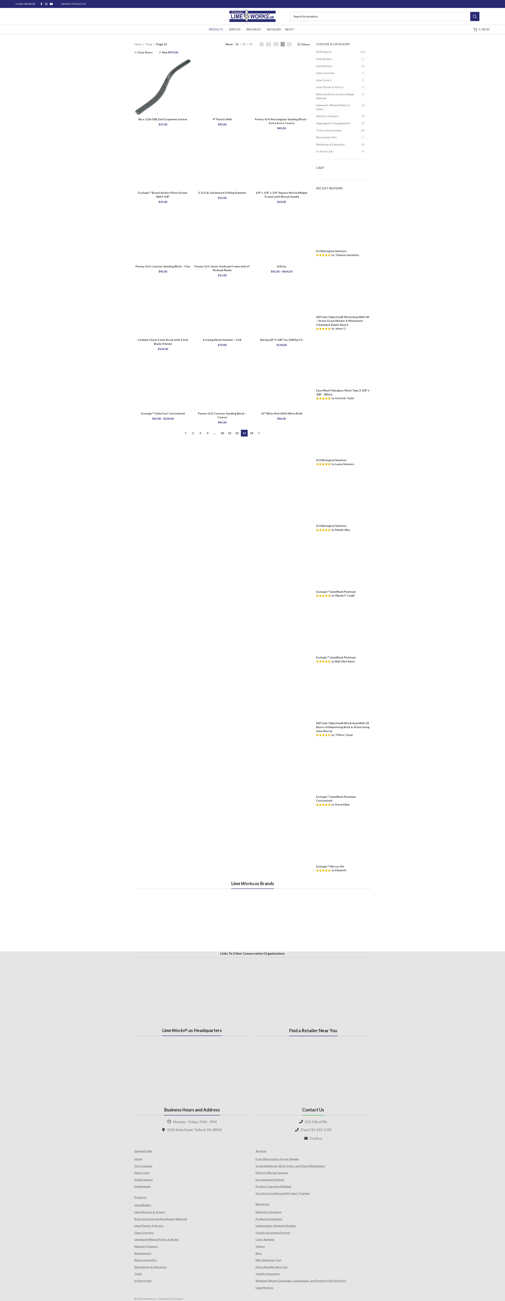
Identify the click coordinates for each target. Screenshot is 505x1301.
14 (251, 433)
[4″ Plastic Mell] (222, 87)
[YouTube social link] (51, 4)
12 (237, 433)
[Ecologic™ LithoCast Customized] (163, 381)
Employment (142, 1186)
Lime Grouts (323, 80)
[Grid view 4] (289, 44)
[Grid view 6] (275, 44)
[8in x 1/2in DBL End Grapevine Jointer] (163, 87)
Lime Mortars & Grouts (149, 1212)
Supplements (142, 1253)
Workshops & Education (150, 1267)
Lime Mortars (324, 66)
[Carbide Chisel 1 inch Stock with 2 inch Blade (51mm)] (163, 307)
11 (229, 433)
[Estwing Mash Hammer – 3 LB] (222, 307)
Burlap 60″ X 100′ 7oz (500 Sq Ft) (281, 339)
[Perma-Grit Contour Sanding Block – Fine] (163, 234)
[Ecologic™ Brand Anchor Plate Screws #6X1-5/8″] (163, 160)
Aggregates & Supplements (333, 123)
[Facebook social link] (41, 4)
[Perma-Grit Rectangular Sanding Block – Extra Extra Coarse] (281, 87)
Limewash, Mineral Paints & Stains (333, 107)
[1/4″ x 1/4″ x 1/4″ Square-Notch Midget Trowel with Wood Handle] (281, 160)
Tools (138, 1273)
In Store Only (143, 1280)
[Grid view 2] (262, 44)
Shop (149, 44)
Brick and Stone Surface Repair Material (335, 96)
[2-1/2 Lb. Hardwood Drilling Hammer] (222, 160)
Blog (259, 1253)
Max (170, 52)
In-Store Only (324, 151)
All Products (323, 51)
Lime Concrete (325, 73)
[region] (252, 919)
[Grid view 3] (283, 44)
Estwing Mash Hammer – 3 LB (222, 339)
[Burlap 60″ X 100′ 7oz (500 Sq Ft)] (281, 307)
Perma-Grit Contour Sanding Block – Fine (163, 266)
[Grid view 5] (268, 44)
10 (222, 433)
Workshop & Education (330, 144)
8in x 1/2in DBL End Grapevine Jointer (162, 119)
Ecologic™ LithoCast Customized (163, 413)
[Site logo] (252, 16)
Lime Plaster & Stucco (329, 87)
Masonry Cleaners (327, 116)
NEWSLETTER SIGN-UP (73, 3)
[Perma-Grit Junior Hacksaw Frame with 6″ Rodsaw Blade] (222, 234)
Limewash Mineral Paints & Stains (156, 1239)
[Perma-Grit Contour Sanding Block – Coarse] (222, 381)
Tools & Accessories (328, 130)
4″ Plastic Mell (222, 119)
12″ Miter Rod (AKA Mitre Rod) (281, 413)
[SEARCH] (474, 16)
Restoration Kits (326, 137)
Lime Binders (324, 59)
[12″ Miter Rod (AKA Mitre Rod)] (281, 381)
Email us (316, 1138)
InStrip (281, 266)
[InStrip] (281, 234)
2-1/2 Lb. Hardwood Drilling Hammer (222, 192)
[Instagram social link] (46, 4)
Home (138, 44)
